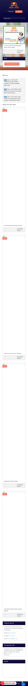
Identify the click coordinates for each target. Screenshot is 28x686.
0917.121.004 (11, 635)
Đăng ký (20, 11)
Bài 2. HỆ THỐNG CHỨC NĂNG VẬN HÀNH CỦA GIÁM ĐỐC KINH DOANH (13, 91)
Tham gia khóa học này (11, 64)
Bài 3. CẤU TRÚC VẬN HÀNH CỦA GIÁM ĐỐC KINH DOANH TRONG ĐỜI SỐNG (12, 98)
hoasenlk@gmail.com (12, 638)
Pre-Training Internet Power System (13, 225)
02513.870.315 (12, 633)
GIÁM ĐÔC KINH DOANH (11, 481)
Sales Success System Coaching (12, 353)
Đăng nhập (11, 11)
